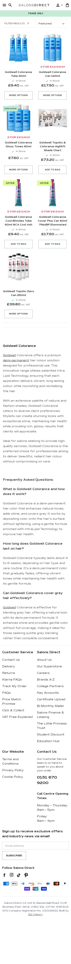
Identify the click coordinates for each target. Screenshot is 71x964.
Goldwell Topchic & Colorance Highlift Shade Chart (52, 146)
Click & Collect (13, 710)
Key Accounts (48, 693)
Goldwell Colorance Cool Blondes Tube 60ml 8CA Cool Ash (18, 220)
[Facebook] (4, 875)
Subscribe (14, 855)
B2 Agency (35, 914)
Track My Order (14, 686)
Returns (8, 673)
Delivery (8, 666)
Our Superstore (49, 666)
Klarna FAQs (12, 679)
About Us (44, 660)
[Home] (34, 5)
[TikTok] (18, 875)
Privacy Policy (13, 770)
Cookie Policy (12, 777)
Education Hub (48, 741)
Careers (43, 673)
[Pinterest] (26, 875)
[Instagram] (11, 875)
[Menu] (4, 5)
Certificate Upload (51, 699)
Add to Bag (52, 169)
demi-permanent (16, 360)
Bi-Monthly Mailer (50, 706)
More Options (18, 95)
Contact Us (11, 660)
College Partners (50, 686)
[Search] (10, 5)
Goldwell (9, 355)
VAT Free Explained (17, 717)
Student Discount (50, 734)
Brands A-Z (46, 679)
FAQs (6, 693)
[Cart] (67, 5)
